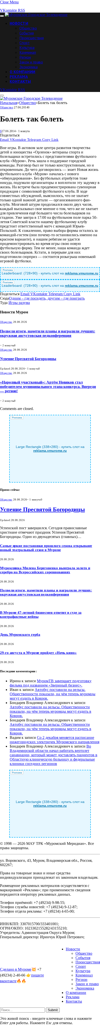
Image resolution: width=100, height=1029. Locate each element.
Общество (28, 28)
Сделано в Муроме (15, 969)
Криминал (27, 52)
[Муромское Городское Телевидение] (36, 15)
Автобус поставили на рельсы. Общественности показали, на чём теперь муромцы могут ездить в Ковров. (52, 694)
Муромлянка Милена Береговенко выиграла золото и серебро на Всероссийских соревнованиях (45, 570)
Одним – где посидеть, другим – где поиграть (47, 298)
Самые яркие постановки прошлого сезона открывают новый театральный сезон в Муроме (46, 548)
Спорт (24, 42)
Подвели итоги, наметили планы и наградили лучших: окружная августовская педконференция (47, 333)
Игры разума (19, 303)
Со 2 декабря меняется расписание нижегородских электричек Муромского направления (54, 739)
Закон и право (31, 62)
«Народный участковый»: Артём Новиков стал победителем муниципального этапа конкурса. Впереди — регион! (48, 386)
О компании (22, 71)
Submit (53, 1010)
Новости (19, 23)
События (26, 32)
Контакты (20, 81)
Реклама (19, 76)
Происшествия (31, 37)
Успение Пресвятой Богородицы (28, 359)
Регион (25, 57)
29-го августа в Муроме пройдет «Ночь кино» (38, 653)
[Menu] (2, 16)
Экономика (28, 66)
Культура (26, 47)
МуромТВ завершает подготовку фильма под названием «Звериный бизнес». (51, 683)
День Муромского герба (20, 634)
